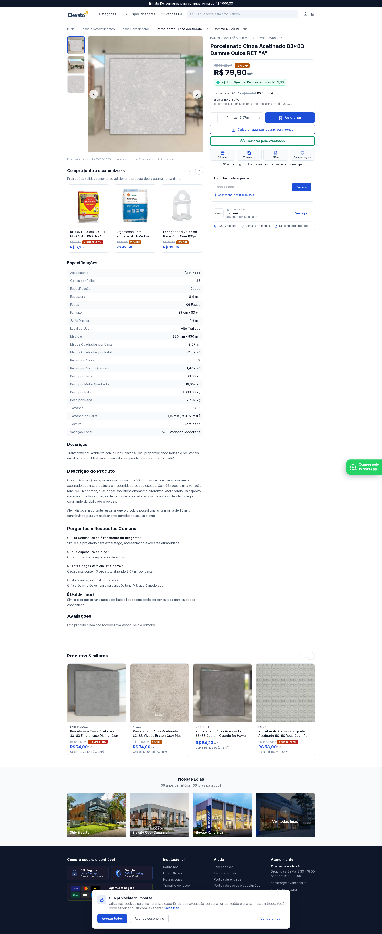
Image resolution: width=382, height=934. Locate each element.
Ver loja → (303, 213)
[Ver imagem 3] (76, 84)
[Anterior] (189, 171)
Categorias (107, 14)
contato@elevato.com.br (289, 883)
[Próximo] (199, 171)
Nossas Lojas (172, 879)
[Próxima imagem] (197, 94)
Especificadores (142, 14)
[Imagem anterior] (93, 94)
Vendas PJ (174, 14)
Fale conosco (224, 867)
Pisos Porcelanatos (136, 29)
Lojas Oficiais (172, 873)
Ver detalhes (270, 918)
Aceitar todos (112, 918)
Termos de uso (225, 873)
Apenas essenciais (149, 918)
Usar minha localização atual (236, 195)
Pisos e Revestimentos (98, 29)
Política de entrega (227, 879)
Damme (215, 38)
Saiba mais (172, 908)
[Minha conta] (305, 14)
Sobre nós (170, 867)
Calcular (302, 187)
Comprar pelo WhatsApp (265, 141)
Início (71, 29)
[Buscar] (192, 14)
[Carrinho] (312, 14)
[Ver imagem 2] (76, 65)
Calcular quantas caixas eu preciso (265, 130)
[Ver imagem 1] (76, 45)
